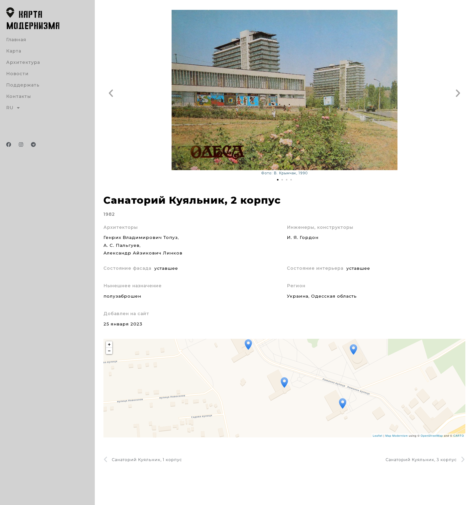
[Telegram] (33, 144)
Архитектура (23, 62)
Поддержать (23, 85)
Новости (17, 73)
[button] (111, 93)
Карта (13, 51)
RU (10, 107)
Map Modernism (396, 435)
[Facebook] (8, 144)
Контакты (18, 96)
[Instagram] (21, 144)
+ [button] (109, 344)
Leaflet (377, 435)
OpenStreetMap (432, 435)
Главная (16, 39)
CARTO (458, 435)
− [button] (109, 350)
